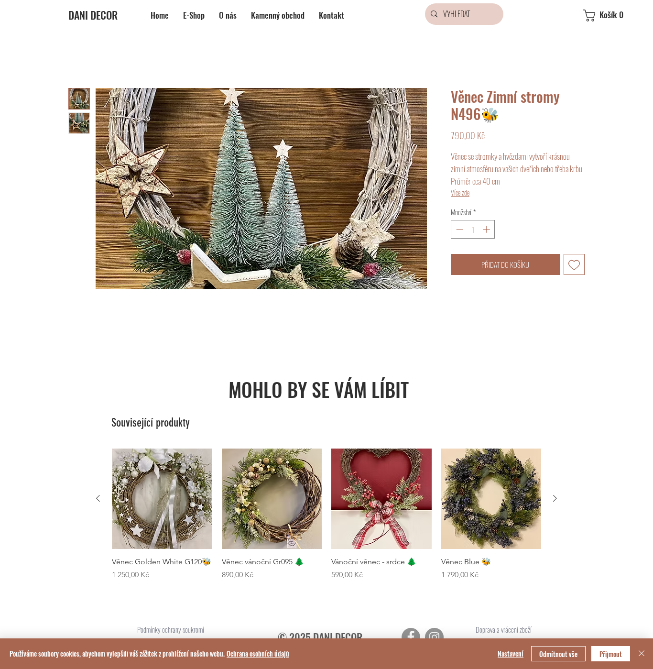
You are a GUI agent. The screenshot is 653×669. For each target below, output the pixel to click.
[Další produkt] (555, 498)
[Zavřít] (641, 653)
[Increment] (487, 229)
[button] (611, 16)
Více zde (460, 192)
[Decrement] (458, 229)
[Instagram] (434, 637)
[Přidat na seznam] (574, 264)
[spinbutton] (473, 229)
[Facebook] (411, 637)
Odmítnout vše (558, 654)
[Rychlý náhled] (162, 499)
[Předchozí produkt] (98, 498)
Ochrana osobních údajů (258, 653)
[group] (326, 520)
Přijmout (610, 654)
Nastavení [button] (510, 653)
